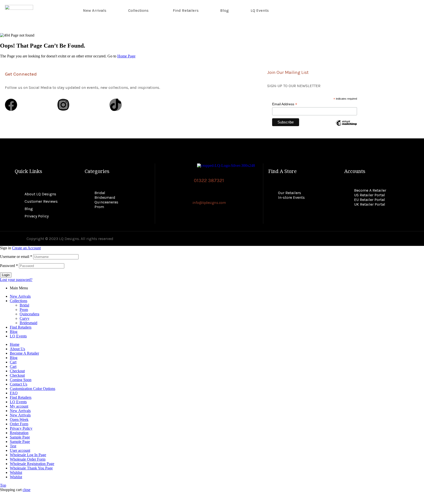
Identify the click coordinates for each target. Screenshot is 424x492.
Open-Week (19, 419)
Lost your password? (16, 280)
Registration (19, 433)
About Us (17, 349)
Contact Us (18, 384)
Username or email (16, 256)
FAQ (14, 393)
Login (6, 275)
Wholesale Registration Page (32, 464)
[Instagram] (63, 105)
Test (13, 446)
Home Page (126, 56)
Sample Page (20, 437)
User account (20, 450)
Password (9, 266)
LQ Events (260, 10)
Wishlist (16, 472)
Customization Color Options (32, 388)
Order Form (19, 424)
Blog (224, 10)
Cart (13, 362)
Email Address (284, 104)
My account (19, 406)
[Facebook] (11, 105)
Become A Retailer (24, 353)
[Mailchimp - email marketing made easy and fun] (346, 127)
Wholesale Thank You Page (31, 468)
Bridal (24, 305)
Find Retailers (186, 10)
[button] (139, 10)
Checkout (17, 371)
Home (14, 344)
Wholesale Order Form (27, 459)
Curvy (24, 318)
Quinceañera (29, 314)
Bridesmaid (28, 323)
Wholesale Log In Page (28, 455)
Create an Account (26, 248)
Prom (24, 309)
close (26, 490)
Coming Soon (20, 380)
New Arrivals (94, 10)
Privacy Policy (21, 428)
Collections (138, 10)
